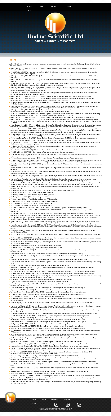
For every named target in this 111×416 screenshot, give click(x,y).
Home (29, 6)
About (41, 6)
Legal (29, 10)
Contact (69, 6)
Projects (55, 6)
